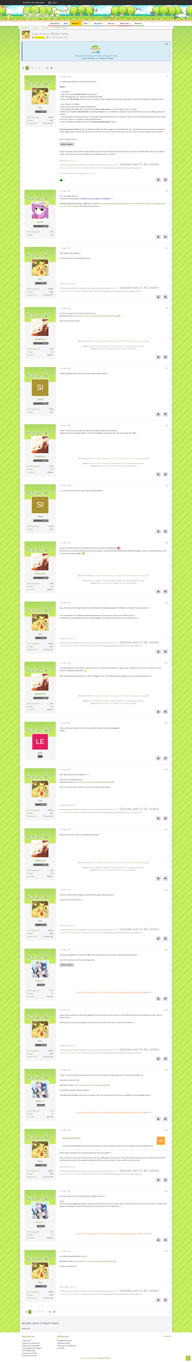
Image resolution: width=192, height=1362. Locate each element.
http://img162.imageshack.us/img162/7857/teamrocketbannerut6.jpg (119, 341)
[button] (166, 44)
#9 (167, 603)
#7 (167, 485)
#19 (166, 1191)
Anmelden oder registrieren (33, 2)
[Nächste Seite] (52, 68)
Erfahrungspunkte (33, 117)
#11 (166, 723)
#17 (166, 1070)
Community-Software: (96, 1358)
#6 (167, 425)
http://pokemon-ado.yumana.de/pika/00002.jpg (92, 782)
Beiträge (30, 120)
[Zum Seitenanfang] (188, 1358)
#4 (167, 308)
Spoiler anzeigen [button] (67, 144)
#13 (166, 829)
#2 (167, 191)
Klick (70, 160)
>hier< (146, 992)
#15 (166, 950)
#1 (167, 76)
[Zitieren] (165, 180)
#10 (166, 663)
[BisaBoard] (96, 13)
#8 (167, 542)
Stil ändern (167, 1336)
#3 (167, 248)
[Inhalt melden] (158, 180)
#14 (166, 889)
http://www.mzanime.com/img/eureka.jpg (90, 1085)
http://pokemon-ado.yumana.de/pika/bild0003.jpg (93, 1261)
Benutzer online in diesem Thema (40, 1323)
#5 (167, 368)
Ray (50, 37)
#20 (166, 1251)
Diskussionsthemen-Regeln (70, 168)
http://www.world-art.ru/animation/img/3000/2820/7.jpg (96, 316)
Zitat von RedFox (71, 1138)
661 (47, 68)
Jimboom (82, 173)
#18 (166, 1130)
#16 (166, 1010)
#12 (166, 769)
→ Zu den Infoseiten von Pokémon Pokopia (96, 58)
